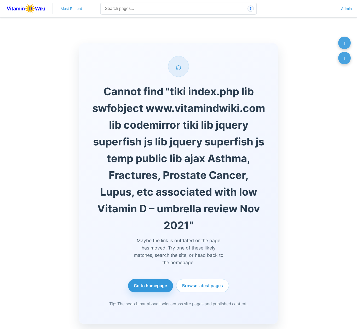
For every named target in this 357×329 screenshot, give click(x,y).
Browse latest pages (202, 285)
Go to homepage (150, 285)
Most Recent (71, 8)
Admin (346, 8)
